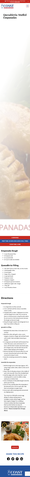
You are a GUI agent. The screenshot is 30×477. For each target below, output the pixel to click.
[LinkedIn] (21, 464)
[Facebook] (8, 464)
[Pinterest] (17, 464)
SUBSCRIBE (17, 2)
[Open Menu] (27, 6)
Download (15, 452)
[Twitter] (12, 464)
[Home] (9, 6)
